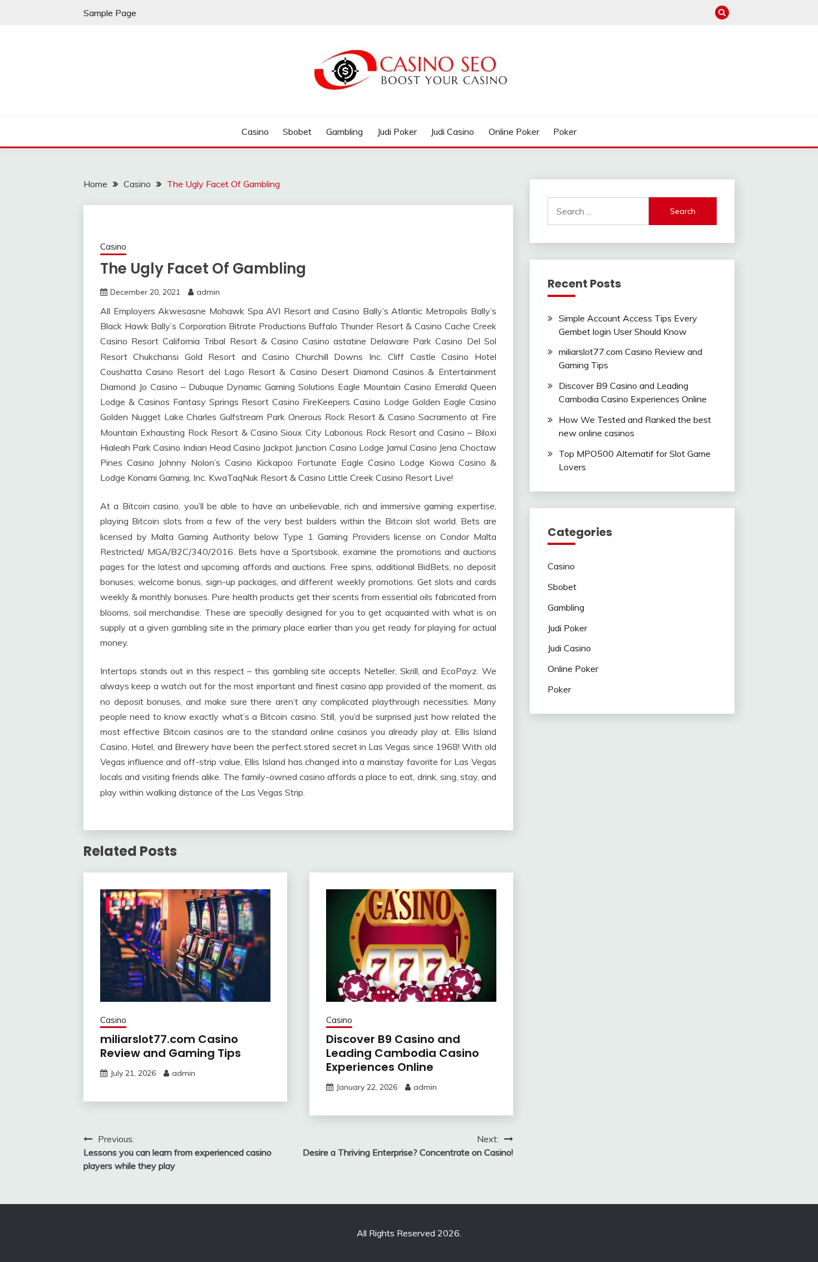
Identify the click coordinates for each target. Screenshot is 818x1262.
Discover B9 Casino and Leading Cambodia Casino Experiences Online (402, 1053)
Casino (255, 131)
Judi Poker (397, 131)
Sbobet (297, 131)
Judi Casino (452, 131)
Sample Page (109, 12)
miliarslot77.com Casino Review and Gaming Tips (170, 1046)
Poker (564, 131)
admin (208, 292)
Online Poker (514, 131)
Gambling (344, 131)
